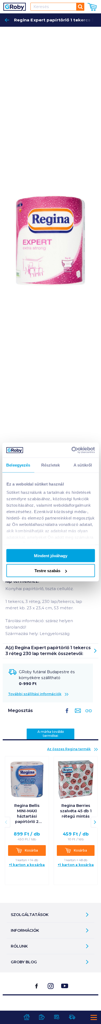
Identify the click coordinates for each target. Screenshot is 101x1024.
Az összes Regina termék (69, 749)
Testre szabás (47, 570)
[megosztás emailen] (76, 715)
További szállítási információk (34, 694)
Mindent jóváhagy (50, 555)
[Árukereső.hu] (50, 1008)
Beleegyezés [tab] (18, 465)
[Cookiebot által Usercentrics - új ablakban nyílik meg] (72, 450)
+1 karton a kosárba (27, 865)
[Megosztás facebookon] (67, 715)
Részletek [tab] (50, 465)
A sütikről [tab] (83, 465)
